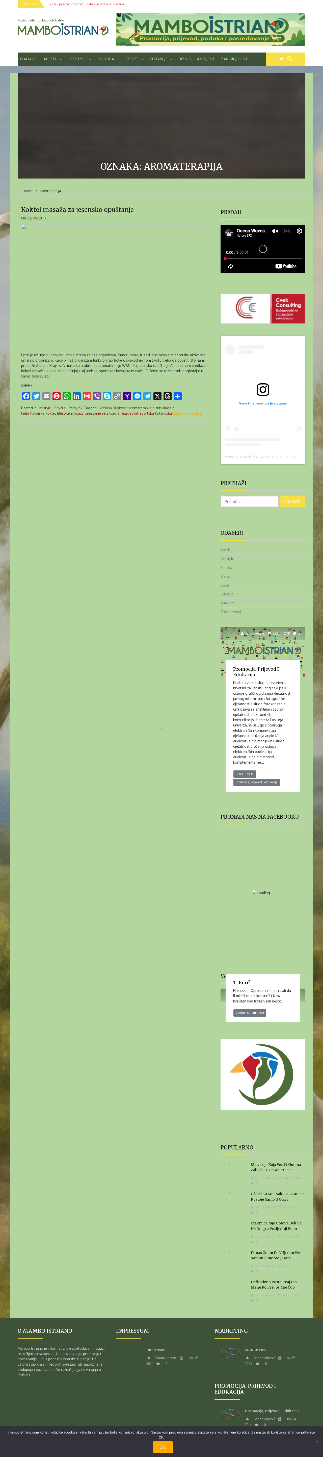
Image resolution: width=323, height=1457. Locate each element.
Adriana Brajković (113, 408)
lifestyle (63, 413)
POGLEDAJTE (245, 774)
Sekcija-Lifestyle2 (68, 408)
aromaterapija (140, 408)
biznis (157, 408)
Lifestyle (77, 59)
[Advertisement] (161, 118)
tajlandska (163, 413)
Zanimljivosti (235, 59)
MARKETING (256, 1350)
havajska (37, 413)
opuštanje (93, 413)
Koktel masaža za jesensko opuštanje (77, 210)
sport (134, 413)
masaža (77, 413)
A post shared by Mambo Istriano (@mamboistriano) (266, 456)
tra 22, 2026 (291, 1266)
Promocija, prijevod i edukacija (256, 671)
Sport (132, 59)
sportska (147, 413)
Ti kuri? (241, 983)
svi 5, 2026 (290, 1236)
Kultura (106, 59)
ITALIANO (29, 59)
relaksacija (110, 413)
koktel (51, 413)
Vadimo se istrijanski (250, 1013)
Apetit (50, 59)
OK (163, 1447)
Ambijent (206, 59)
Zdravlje (159, 59)
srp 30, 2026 (292, 1178)
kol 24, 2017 (282, 633)
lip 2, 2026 (290, 1207)
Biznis (185, 59)
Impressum (156, 1350)
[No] (316, 1441)
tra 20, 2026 (291, 1295)
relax (125, 413)
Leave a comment (187, 413)
